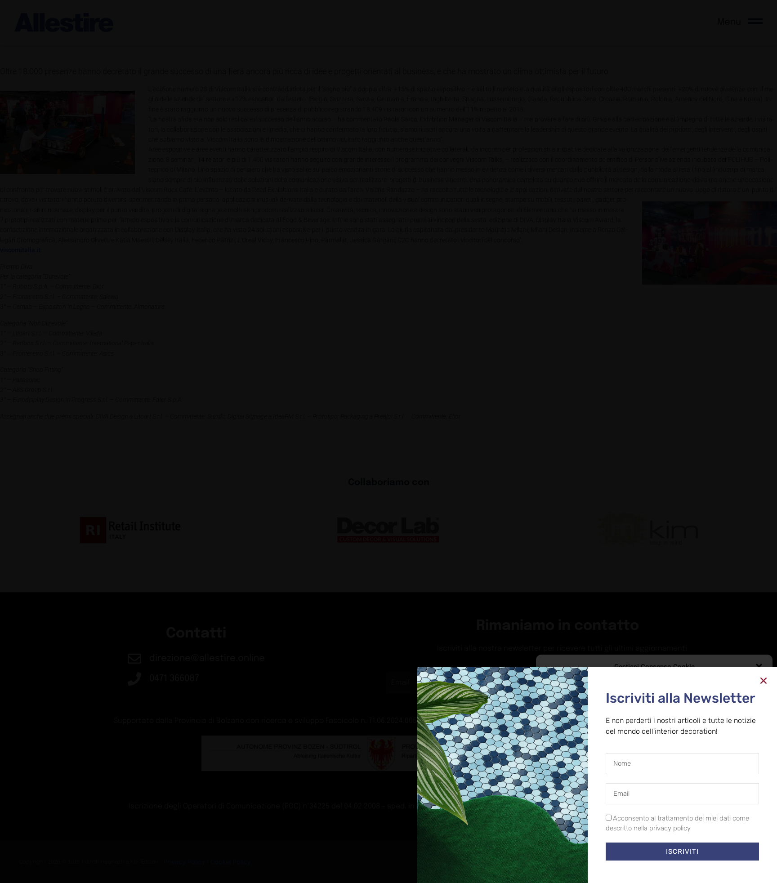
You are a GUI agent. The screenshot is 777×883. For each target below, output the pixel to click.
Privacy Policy (670, 867)
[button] (759, 666)
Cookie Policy (633, 867)
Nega (647, 847)
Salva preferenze (724, 847)
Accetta (578, 847)
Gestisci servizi (567, 823)
